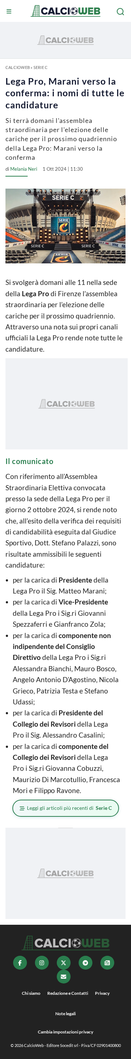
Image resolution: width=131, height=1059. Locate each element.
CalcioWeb (17, 67)
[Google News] (107, 963)
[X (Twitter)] (64, 963)
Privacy (102, 993)
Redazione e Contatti (67, 993)
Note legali (65, 1013)
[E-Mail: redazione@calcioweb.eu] (64, 976)
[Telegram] (85, 963)
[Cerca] (121, 12)
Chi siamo (31, 993)
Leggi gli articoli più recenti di (69, 808)
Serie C (40, 67)
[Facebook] (20, 963)
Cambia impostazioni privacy (65, 1032)
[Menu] (10, 12)
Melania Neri (23, 169)
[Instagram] (42, 963)
